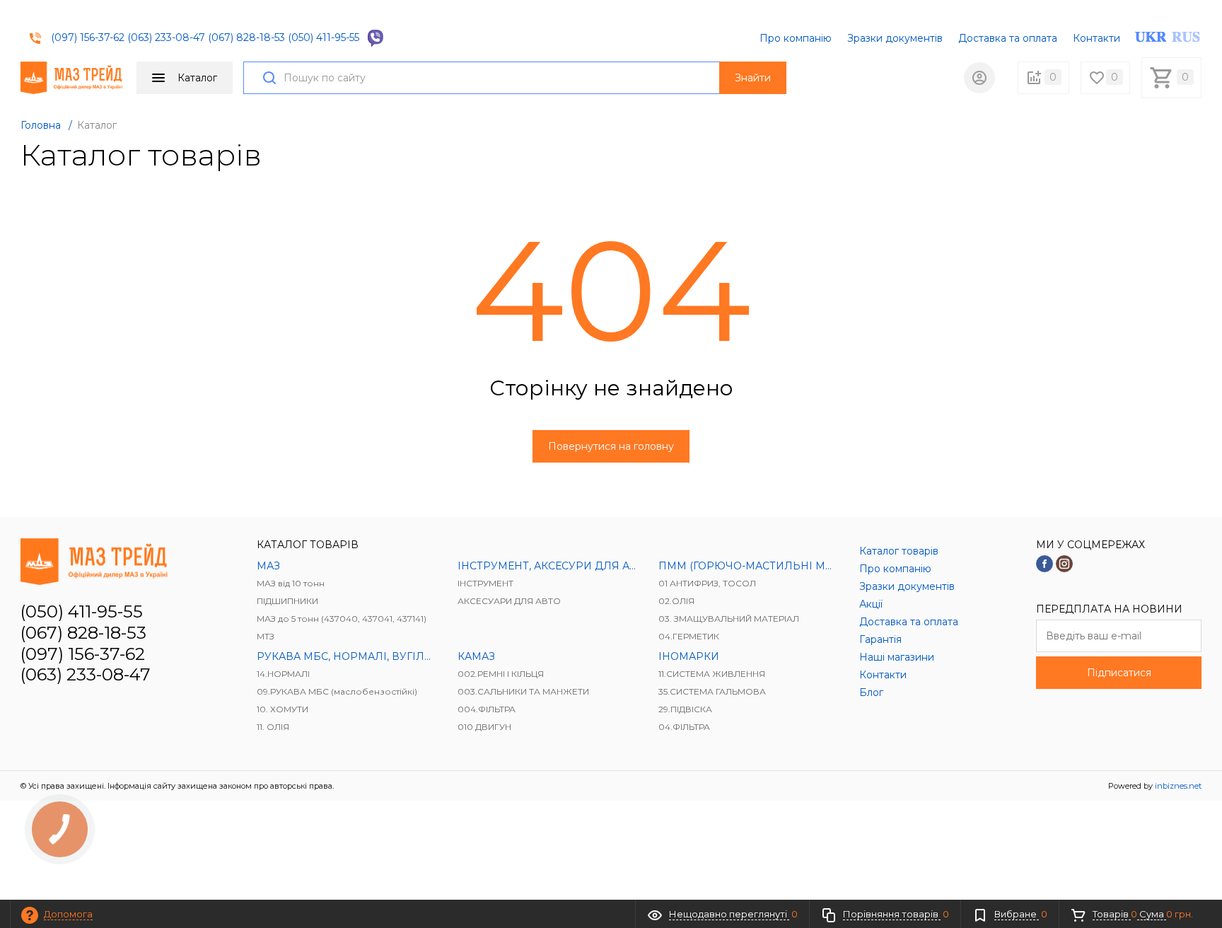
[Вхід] (979, 77)
